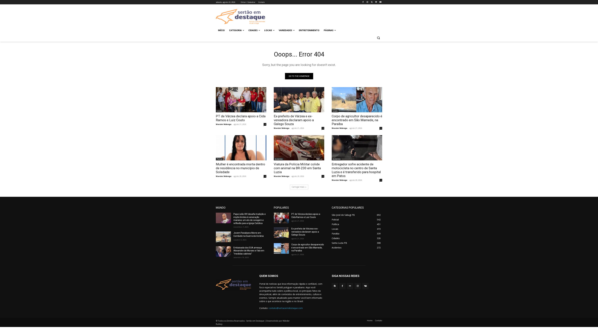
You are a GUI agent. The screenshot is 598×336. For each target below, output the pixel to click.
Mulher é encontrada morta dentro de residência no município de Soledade (240, 168)
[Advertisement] (324, 17)
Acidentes (279, 159)
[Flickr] (350, 286)
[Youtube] (380, 2)
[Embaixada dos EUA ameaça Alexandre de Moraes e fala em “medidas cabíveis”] (223, 251)
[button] (378, 38)
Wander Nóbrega (223, 124)
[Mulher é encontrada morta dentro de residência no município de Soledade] (241, 147)
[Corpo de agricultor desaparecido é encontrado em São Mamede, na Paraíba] (357, 99)
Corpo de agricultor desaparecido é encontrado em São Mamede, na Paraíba (357, 120)
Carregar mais (298, 187)
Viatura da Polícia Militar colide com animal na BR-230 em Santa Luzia (297, 168)
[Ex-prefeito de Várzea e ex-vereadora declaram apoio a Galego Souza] (299, 99)
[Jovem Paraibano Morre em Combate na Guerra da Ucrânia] (223, 236)
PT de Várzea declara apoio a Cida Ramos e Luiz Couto (241, 118)
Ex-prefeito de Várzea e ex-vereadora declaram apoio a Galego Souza (294, 120)
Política (278, 111)
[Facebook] (363, 2)
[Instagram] (367, 2)
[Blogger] (335, 286)
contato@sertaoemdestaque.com (286, 308)
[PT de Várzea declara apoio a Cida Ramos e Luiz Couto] (241, 99)
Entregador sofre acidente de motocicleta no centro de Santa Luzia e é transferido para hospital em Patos (356, 170)
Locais (219, 111)
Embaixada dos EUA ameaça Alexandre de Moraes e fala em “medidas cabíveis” (248, 250)
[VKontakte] (365, 286)
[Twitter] (372, 2)
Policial (220, 159)
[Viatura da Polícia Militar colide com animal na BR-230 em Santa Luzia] (299, 147)
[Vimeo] (376, 2)
